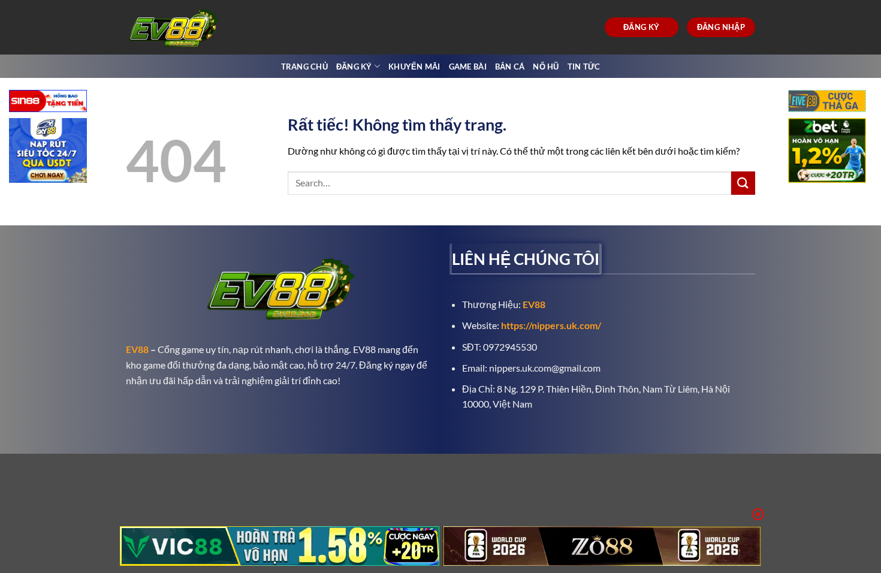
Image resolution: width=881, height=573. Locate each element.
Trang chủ (304, 66)
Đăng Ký (354, 66)
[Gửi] (743, 183)
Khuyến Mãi (414, 66)
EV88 (137, 349)
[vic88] (279, 546)
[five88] (827, 102)
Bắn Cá (510, 66)
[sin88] (48, 102)
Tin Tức (584, 66)
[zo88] (602, 546)
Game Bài (468, 66)
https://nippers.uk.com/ (551, 325)
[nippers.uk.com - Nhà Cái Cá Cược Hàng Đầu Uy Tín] (175, 27)
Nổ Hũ (546, 66)
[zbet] (827, 152)
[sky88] (48, 152)
